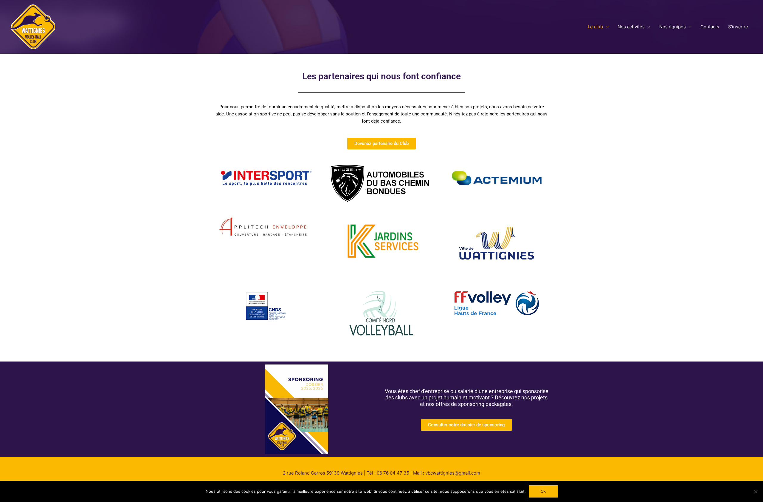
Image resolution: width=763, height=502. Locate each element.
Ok (543, 491)
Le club (595, 27)
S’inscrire (738, 27)
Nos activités (631, 27)
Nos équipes (672, 27)
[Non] (756, 492)
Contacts (709, 27)
